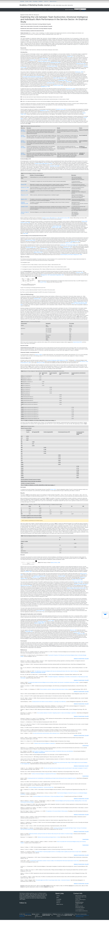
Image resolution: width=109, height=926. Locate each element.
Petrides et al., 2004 (25, 187)
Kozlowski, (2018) (37, 298)
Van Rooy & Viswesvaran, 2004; (53, 360)
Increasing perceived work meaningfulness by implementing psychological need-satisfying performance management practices (52, 778)
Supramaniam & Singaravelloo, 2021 (57, 274)
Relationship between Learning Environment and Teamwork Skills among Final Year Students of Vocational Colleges (51, 833)
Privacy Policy (22, 916)
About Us (46, 1)
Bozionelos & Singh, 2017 (73, 244)
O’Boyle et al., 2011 (24, 194)
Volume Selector (51, 9)
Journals (26, 1)
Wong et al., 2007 (24, 190)
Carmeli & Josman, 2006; (39, 163)
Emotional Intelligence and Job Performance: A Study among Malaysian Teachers (48, 796)
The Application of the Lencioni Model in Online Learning (56, 811)
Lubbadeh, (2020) (24, 206)
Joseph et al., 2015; (64, 244)
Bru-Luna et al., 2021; (84, 361)
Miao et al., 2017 (44, 248)
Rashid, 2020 (69, 81)
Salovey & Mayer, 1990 (62, 80)
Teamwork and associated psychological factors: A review (49, 837)
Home (21, 9)
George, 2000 (23, 184)
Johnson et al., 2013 (40, 610)
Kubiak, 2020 (69, 56)
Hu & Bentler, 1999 (27, 571)
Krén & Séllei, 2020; (26, 76)
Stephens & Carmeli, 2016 (55, 62)
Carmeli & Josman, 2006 (58, 85)
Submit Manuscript (39, 9)
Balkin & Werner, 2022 (38, 252)
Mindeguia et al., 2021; (45, 274)
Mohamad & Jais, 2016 (81, 63)
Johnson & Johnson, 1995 (52, 66)
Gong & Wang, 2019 (42, 621)
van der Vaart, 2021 (50, 82)
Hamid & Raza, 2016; (78, 584)
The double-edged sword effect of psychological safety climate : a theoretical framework (53, 880)
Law (75, 360)
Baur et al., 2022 (73, 630)
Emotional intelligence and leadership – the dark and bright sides (41, 787)
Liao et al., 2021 (77, 632)
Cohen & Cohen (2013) (77, 342)
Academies (22, 1)
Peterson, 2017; (77, 302)
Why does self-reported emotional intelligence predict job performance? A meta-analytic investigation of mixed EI (65, 768)
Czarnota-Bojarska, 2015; (65, 254)
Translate (83, 10)
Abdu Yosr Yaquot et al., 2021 (44, 61)
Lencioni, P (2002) (38, 354)
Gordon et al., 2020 (79, 71)
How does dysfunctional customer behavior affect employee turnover (46, 733)
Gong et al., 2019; (79, 272)
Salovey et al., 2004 (40, 362)
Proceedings (35, 1)
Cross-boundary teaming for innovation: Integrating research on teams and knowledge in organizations (56, 712)
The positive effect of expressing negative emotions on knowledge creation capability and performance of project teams (58, 851)
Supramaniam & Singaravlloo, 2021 (37, 76)
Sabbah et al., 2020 (48, 163)
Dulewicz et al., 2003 (63, 360)
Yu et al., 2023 (51, 620)
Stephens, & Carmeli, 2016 (77, 579)
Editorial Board (26, 9)
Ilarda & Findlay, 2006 (44, 58)
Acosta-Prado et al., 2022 (26, 362)
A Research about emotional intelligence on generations (44, 743)
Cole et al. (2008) (61, 576)
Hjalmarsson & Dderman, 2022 (39, 576)
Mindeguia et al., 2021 (45, 86)
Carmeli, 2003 (53, 489)
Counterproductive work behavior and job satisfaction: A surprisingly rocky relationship (49, 701)
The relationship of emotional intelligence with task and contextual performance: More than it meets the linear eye (56, 671)
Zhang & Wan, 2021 (29, 631)
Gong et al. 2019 (68, 242)
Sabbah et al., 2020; (56, 217)
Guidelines (41, 1)
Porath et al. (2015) (36, 577)
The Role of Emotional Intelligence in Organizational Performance (43, 773)
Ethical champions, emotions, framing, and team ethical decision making (54, 689)
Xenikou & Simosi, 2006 (55, 562)
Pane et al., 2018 (83, 302)
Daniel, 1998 (25, 233)
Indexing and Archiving (59, 9)
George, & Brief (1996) (78, 581)
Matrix (30, 1)
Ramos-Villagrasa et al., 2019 (76, 254)
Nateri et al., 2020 (81, 633)
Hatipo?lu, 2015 (24, 199)
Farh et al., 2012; (75, 303)
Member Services (53, 1)
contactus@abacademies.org (81, 910)
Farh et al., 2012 (28, 585)
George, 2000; (84, 221)
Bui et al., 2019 (32, 60)
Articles (45, 9)
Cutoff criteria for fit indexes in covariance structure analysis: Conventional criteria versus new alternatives (52, 751)
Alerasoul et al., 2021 (68, 247)
